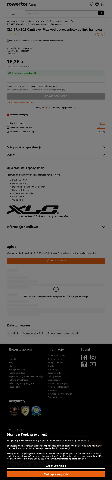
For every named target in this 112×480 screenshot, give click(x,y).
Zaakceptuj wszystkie (56, 474)
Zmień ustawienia (56, 465)
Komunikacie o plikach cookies (70, 458)
